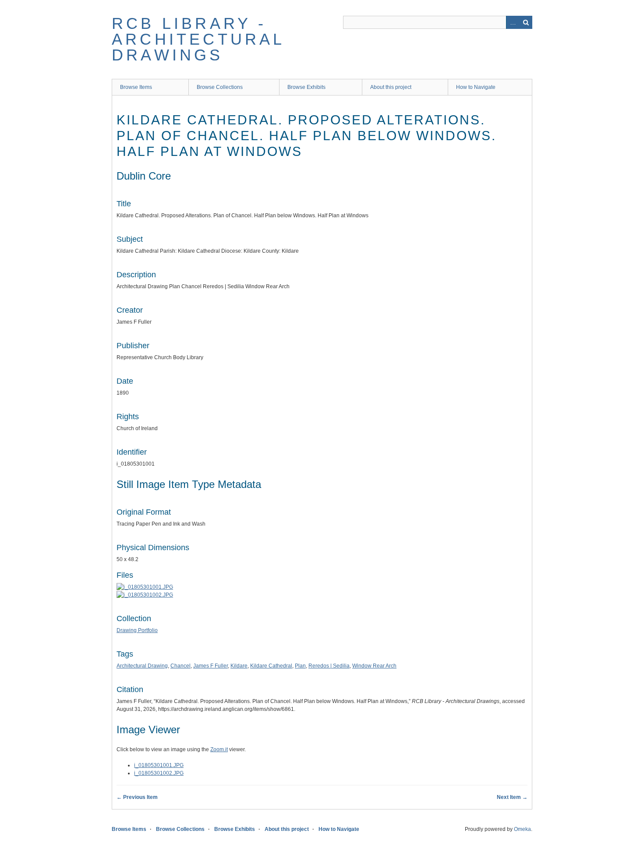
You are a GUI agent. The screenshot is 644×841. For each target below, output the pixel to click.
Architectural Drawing (142, 666)
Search (525, 22)
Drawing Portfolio (137, 630)
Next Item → (512, 797)
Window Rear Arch (374, 666)
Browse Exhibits (306, 87)
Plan (300, 666)
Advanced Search (512, 22)
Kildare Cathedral (271, 666)
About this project (390, 87)
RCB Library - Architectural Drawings (198, 39)
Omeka (522, 829)
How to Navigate (475, 87)
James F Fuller (210, 666)
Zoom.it (219, 749)
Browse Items (136, 87)
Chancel (180, 666)
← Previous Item (137, 797)
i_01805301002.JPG (159, 773)
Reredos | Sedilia (329, 666)
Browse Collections (220, 87)
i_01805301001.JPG (159, 765)
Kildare (239, 666)
